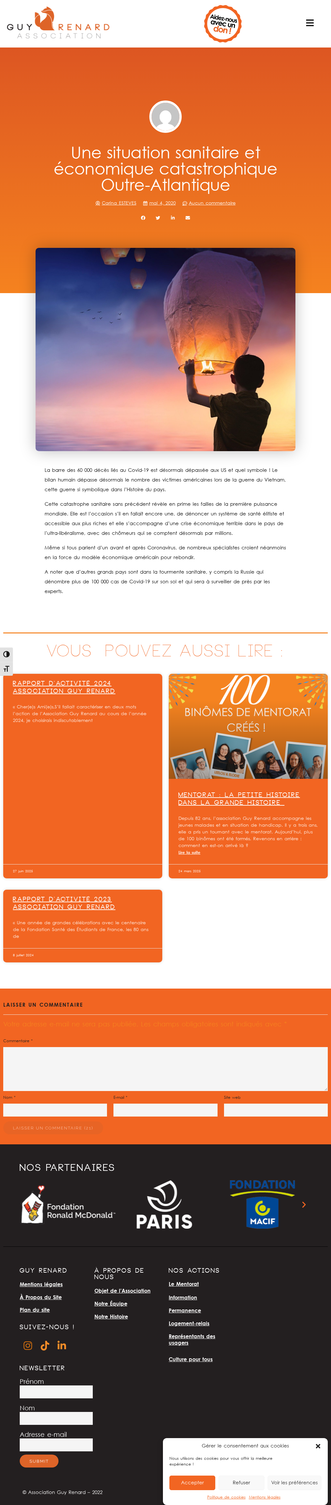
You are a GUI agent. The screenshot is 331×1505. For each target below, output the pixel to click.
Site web (232, 1097)
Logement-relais (189, 1323)
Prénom (32, 1382)
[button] (318, 1446)
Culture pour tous (191, 1359)
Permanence (185, 1310)
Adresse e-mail (43, 1435)
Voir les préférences (294, 1483)
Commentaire (18, 1041)
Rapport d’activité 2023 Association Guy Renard (64, 904)
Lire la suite (189, 852)
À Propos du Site (41, 1297)
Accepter (192, 1483)
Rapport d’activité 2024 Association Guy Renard (64, 688)
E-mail (120, 1097)
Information (183, 1297)
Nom (9, 1097)
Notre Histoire (111, 1316)
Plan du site (35, 1310)
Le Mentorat (184, 1284)
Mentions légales (265, 1497)
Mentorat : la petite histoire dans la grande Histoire (239, 799)
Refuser (241, 1483)
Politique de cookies (226, 1497)
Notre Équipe (110, 1303)
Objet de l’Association (122, 1291)
